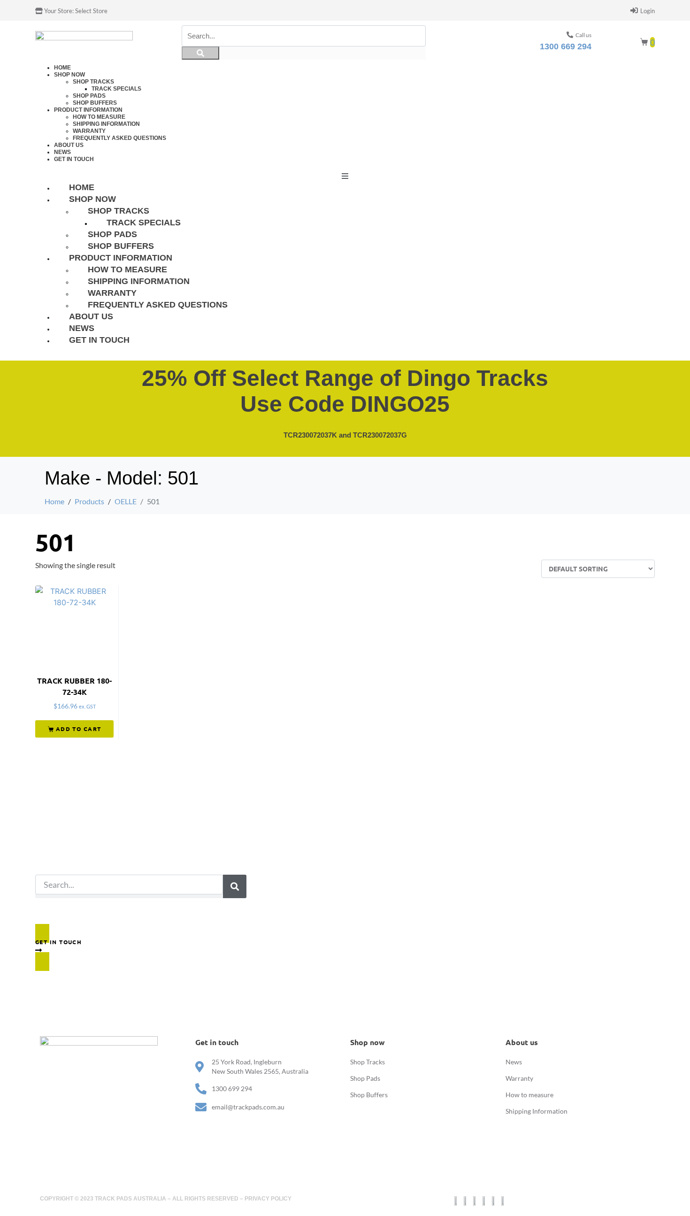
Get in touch (74, 159)
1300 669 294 (565, 46)
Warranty (89, 131)
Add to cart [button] (78, 728)
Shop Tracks (93, 81)
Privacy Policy (268, 1198)
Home (62, 67)
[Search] (200, 53)
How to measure (99, 117)
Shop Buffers (95, 103)
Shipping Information (106, 124)
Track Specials (116, 88)
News (62, 152)
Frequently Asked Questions (119, 138)
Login (647, 11)
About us (69, 145)
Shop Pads (89, 95)
